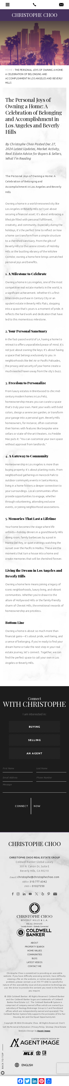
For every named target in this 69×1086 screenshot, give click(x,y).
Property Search (34, 947)
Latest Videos (34, 962)
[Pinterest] (48, 894)
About (34, 943)
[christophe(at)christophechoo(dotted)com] (61, 5)
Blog (34, 958)
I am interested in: (34, 714)
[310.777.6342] (34, 4)
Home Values (34, 950)
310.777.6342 (38, 881)
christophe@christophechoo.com (38, 877)
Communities (34, 954)
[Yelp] (42, 894)
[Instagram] (18, 894)
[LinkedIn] (24, 894)
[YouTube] (30, 894)
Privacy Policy (38, 1027)
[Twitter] (36, 894)
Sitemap (50, 1027)
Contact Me (34, 966)
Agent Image (43, 1031)
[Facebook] (13, 894)
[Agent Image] (34, 1046)
